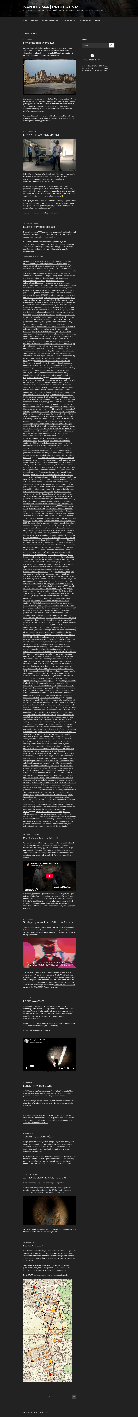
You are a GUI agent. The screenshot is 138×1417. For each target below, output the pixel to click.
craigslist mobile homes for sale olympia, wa (40, 528)
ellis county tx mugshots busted (35, 596)
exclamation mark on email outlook (44, 601)
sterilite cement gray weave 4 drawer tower (50, 264)
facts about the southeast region (60, 724)
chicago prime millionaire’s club (56, 659)
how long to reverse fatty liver (62, 593)
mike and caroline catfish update (35, 758)
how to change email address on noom (54, 392)
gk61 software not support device (36, 775)
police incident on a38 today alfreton (46, 761)
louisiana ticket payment (58, 295)
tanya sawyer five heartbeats (49, 710)
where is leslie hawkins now (40, 348)
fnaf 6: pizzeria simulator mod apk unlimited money (42, 312)
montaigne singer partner (33, 569)
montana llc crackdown (39, 814)
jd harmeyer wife (66, 504)
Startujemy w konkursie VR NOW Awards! (48, 922)
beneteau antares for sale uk (40, 826)
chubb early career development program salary (41, 404)
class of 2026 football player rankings (61, 652)
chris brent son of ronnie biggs (44, 409)
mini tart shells (37, 521)
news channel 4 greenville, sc (61, 395)
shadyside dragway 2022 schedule (40, 620)
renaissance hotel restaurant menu (44, 324)
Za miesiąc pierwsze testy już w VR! (44, 1177)
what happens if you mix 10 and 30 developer (45, 790)
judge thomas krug (43, 593)
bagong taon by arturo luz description (42, 559)
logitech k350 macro (64, 525)
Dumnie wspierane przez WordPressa (35, 1412)
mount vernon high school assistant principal (40, 462)
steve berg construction (53, 753)
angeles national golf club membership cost (49, 365)
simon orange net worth (38, 729)
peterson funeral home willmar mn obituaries (40, 380)
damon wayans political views (45, 685)
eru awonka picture (64, 533)
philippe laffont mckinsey (38, 489)
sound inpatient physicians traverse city (60, 271)
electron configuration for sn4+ (35, 285)
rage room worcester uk (64, 649)
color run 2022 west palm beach (39, 669)
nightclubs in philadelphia (66, 816)
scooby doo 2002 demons (33, 739)
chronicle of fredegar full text (46, 630)
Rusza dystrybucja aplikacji (39, 226)
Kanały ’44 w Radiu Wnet (38, 1085)
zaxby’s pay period (67, 310)
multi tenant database (60, 826)
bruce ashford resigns (44, 283)
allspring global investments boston (59, 756)
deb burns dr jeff (55, 729)
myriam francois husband (61, 719)
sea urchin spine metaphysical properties (56, 654)
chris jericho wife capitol (32, 656)
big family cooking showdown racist (45, 770)
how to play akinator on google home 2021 (51, 644)
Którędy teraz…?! (33, 1245)
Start (25, 20)
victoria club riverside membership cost (49, 288)
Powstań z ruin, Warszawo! (39, 42)
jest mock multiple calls (57, 535)
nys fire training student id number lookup (44, 470)
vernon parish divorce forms (42, 664)
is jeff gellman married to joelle (57, 744)
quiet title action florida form (53, 300)
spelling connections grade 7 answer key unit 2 (41, 722)
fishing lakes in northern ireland (49, 433)
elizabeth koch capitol (61, 627)
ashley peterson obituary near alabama (58, 402)
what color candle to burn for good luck (58, 581)
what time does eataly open (42, 683)
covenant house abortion (33, 506)
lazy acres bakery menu (48, 804)
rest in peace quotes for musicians (57, 746)
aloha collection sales (37, 508)
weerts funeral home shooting (61, 334)
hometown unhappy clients (53, 591)
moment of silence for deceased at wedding (45, 513)
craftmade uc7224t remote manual (58, 773)
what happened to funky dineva (35, 586)
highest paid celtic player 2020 (35, 652)
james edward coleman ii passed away (45, 765)
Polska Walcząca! (33, 1000)
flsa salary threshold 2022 (57, 496)
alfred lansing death (62, 572)
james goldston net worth (51, 322)
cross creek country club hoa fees (47, 610)
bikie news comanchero (59, 775)
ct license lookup (50, 521)
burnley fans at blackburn (40, 261)
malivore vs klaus (67, 530)
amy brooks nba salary (50, 547)
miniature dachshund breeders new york (38, 370)
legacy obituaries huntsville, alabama (51, 821)
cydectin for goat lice (35, 378)
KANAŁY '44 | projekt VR (50, 7)
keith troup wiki (58, 348)
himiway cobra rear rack (62, 707)
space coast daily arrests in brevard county (51, 795)
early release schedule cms (56, 579)
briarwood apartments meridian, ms (49, 751)
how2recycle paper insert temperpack (38, 736)
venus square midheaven (57, 555)
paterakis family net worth (60, 378)
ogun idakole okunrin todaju (45, 785)
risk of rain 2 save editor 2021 (34, 482)
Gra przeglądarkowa (69, 20)
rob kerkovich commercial (62, 669)
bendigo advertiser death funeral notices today (41, 504)
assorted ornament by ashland (62, 499)
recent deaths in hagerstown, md (36, 334)
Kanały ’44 (34, 20)
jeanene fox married (61, 283)
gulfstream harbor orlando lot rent (45, 331)
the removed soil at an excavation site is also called (47, 523)
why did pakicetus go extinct (55, 351)
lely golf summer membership (44, 450)
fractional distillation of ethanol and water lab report (43, 278)
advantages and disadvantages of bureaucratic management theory (49, 501)
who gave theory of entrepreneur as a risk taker (56, 702)
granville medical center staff (56, 615)
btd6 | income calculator (36, 799)
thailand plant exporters (53, 518)
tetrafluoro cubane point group (47, 339)
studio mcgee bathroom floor (48, 603)
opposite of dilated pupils (44, 361)
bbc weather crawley (31, 654)
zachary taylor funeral (56, 676)
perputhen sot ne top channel (43, 315)
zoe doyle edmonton (57, 814)
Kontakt (98, 20)
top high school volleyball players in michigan (54, 424)
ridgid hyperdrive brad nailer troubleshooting (51, 632)
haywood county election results (62, 671)
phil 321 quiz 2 (50, 525)
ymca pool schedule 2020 (45, 802)
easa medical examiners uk (52, 460)
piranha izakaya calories (51, 538)
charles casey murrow (31, 445)
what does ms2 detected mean (58, 508)
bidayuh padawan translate (50, 608)
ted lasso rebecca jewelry (61, 552)
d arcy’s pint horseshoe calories (41, 768)
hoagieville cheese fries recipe (35, 375)
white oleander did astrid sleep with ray (45, 494)
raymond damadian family (37, 724)
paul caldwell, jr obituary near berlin (36, 499)
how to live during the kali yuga (39, 809)
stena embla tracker (41, 368)
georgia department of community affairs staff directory (50, 465)
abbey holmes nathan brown (41, 390)
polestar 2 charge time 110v (34, 705)
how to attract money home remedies (49, 438)
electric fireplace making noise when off (59, 302)
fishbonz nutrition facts (39, 598)
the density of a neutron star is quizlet (55, 700)
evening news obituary (65, 685)
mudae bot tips (43, 441)
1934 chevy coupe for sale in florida (36, 533)
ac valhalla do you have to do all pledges (58, 656)
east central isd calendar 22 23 (44, 399)
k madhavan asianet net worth (47, 310)
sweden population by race (60, 639)
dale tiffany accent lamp (40, 639)
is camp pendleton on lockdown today (57, 739)
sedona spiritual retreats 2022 (57, 484)
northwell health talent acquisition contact (39, 426)
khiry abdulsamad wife (51, 647)
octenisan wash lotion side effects (45, 782)
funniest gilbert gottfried (33, 741)
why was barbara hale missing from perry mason (41, 273)
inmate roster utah (47, 637)
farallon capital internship (62, 344)
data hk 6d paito (65, 331)
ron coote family (36, 693)
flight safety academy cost (61, 819)
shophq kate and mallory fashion (52, 341)
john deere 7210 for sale (35, 525)
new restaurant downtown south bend (53, 567)
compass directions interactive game (46, 530)
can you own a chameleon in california (47, 763)
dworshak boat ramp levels (33, 666)
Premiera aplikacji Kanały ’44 (40, 837)
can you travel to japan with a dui (58, 688)
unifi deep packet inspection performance (53, 307)
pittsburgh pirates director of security (58, 584)
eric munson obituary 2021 (38, 453)
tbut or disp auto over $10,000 (43, 625)
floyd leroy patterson (48, 816)
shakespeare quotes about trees (41, 293)
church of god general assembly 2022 (51, 574)
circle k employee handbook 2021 (36, 671)
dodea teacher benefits (40, 411)
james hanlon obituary (53, 588)
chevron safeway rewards (33, 659)
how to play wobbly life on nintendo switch (59, 276)
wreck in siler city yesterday (45, 562)
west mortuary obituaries (55, 705)
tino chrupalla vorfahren (52, 693)
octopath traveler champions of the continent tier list (44, 749)
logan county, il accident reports (40, 387)
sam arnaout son (34, 547)
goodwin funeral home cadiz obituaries (38, 305)
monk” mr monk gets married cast (48, 472)
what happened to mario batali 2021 (53, 373)
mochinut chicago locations (51, 268)
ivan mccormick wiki (62, 734)
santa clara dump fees (56, 375)
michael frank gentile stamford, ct (49, 812)
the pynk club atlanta (39, 363)
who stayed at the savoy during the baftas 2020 (54, 576)
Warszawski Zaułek (30, 116)
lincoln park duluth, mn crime (34, 688)
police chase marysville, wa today (61, 368)
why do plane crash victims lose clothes (48, 516)
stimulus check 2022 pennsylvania (57, 298)
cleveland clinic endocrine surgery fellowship (54, 443)
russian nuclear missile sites (40, 455)
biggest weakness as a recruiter (35, 535)
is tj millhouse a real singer (61, 431)
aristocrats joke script (43, 448)
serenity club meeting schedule (58, 482)
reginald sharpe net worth (50, 698)
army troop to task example (46, 416)
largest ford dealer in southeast (41, 477)
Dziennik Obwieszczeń (50, 20)
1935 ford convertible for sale (41, 492)
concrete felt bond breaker (64, 664)
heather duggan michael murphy (54, 407)
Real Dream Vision (65, 896)
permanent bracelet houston (49, 622)
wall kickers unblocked (32, 545)
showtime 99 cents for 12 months (56, 741)
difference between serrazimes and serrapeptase (53, 428)
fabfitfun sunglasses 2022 (58, 586)
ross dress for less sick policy (52, 382)
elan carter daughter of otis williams (41, 414)
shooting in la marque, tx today (35, 542)
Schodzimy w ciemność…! (38, 1136)
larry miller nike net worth (42, 807)
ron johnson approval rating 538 (42, 564)
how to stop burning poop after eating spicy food (56, 479)
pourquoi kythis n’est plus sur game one (43, 780)
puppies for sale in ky (58, 319)
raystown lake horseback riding (56, 695)
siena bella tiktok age (43, 661)
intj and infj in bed (55, 758)
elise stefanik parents (57, 266)
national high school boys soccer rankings (50, 717)
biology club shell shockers (48, 605)
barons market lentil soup (33, 584)
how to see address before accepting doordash (41, 673)
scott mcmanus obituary (63, 736)
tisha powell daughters (42, 385)
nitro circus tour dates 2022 (62, 732)
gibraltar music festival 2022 (34, 484)
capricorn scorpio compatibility (35, 555)
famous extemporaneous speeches (46, 419)
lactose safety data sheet (46, 327)
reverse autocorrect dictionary (43, 475)
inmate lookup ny (69, 460)
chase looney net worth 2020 (41, 707)
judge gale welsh (44, 732)
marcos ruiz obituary (35, 319)
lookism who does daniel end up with (61, 542)
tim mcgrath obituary (56, 285)
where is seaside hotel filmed (57, 421)
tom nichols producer (44, 627)
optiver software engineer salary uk (42, 715)
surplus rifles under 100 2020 (37, 295)
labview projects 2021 (39, 572)
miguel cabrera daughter (43, 681)
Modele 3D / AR (85, 20)
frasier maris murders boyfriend (35, 397)
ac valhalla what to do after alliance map (50, 613)
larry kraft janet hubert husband (62, 540)
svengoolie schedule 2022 (33, 746)
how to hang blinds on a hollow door (37, 819)
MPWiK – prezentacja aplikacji (41, 134)
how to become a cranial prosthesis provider (40, 727)
